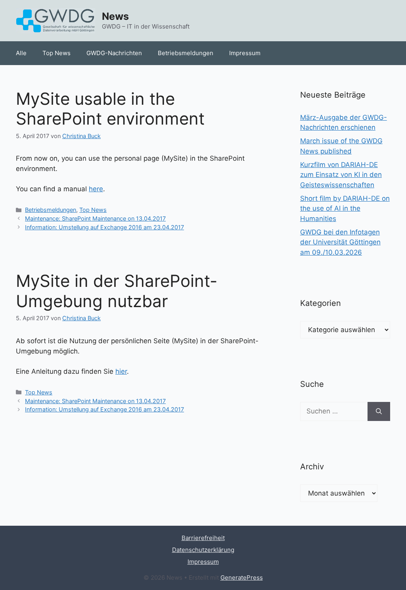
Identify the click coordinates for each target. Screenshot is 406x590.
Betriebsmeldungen (185, 53)
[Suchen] (379, 411)
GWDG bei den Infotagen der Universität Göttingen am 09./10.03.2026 (340, 242)
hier (121, 371)
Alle (21, 53)
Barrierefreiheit (203, 538)
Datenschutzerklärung (203, 549)
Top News (56, 53)
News (115, 16)
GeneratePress (241, 577)
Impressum (244, 53)
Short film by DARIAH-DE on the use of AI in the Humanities (345, 208)
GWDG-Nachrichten (114, 53)
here (96, 189)
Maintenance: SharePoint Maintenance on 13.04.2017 (95, 218)
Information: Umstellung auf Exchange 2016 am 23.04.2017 (104, 227)
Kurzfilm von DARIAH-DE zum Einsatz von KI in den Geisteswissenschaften (341, 175)
